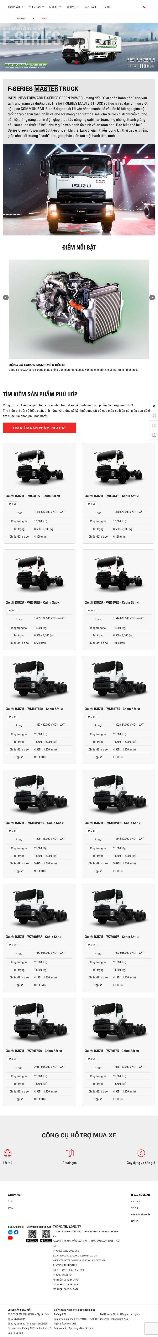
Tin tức (106, 6)
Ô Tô (10, 1201)
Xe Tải (10, 1208)
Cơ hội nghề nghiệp (140, 1214)
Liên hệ (134, 1221)
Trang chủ (20, 18)
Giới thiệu (136, 1201)
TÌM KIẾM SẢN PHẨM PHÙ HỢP (40, 428)
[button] (76, 63)
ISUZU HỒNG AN (140, 1195)
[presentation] (11, 46)
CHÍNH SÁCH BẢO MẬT (20, 1309)
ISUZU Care (90, 6)
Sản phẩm (14, 1195)
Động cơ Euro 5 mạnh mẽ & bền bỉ (37, 365)
